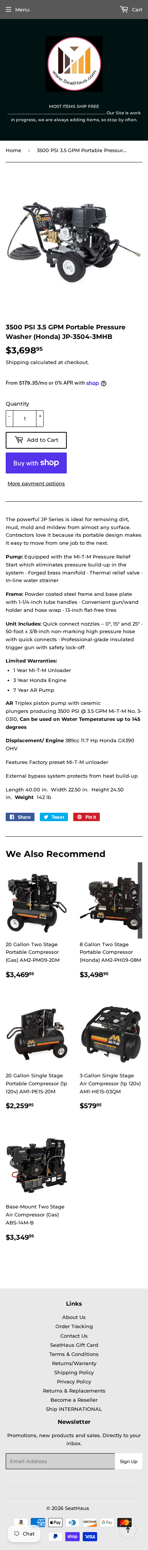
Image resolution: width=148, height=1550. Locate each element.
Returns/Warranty (74, 1363)
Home (13, 150)
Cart (136, 9)
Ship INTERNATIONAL (74, 1409)
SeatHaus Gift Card (74, 1345)
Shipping (17, 362)
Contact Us (74, 1336)
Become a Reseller (74, 1400)
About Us (74, 1317)
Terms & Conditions (74, 1354)
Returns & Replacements (74, 1391)
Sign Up (128, 1461)
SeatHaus (77, 1508)
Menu (22, 9)
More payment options (36, 483)
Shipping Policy (74, 1372)
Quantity (17, 403)
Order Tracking (74, 1326)
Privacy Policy (74, 1381)
